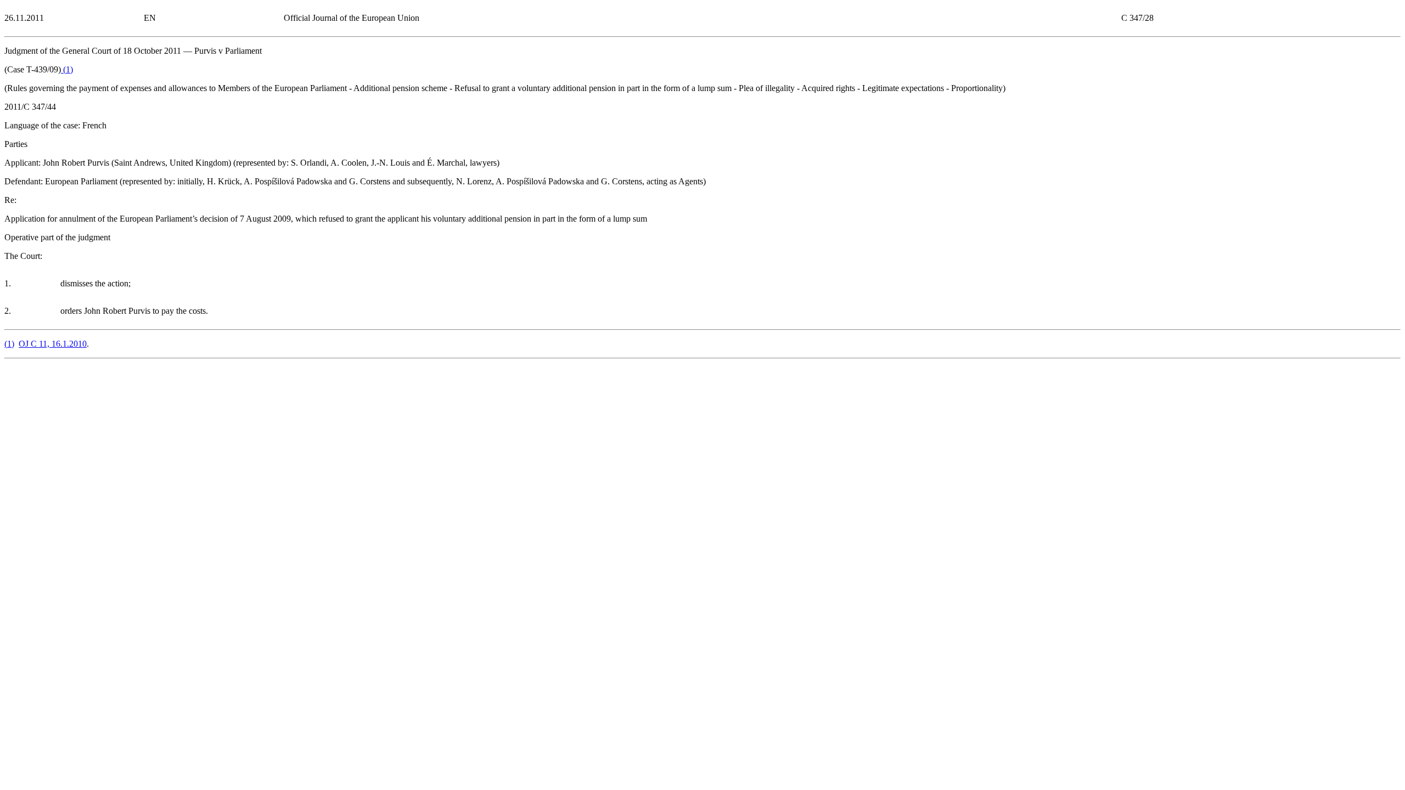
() (67, 69)
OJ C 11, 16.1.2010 (53, 343)
